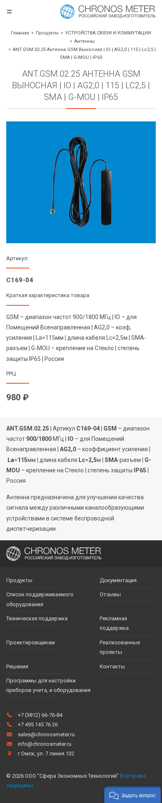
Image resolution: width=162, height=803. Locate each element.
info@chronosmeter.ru (44, 744)
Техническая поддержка (37, 618)
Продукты (47, 33)
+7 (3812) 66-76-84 (40, 715)
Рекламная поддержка (114, 623)
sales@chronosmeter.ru (46, 734)
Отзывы (110, 594)
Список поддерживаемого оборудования (40, 599)
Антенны (84, 41)
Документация (118, 580)
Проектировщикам (30, 642)
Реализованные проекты (120, 647)
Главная (20, 33)
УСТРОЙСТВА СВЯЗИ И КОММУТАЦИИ (108, 33)
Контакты (112, 666)
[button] (132, 794)
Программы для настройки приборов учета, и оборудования (48, 685)
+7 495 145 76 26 (38, 724)
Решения (17, 666)
